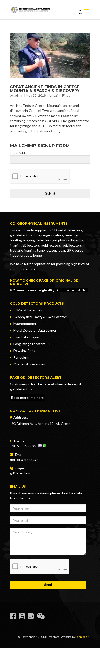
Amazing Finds (59, 95)
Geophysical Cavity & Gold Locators (40, 317)
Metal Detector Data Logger (34, 330)
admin (18, 95)
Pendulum (21, 357)
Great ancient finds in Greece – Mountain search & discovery (46, 89)
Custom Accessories (29, 364)
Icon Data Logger (26, 337)
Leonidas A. (82, 636)
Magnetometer (24, 323)
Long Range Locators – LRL (33, 344)
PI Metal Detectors (28, 310)
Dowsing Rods (24, 351)
